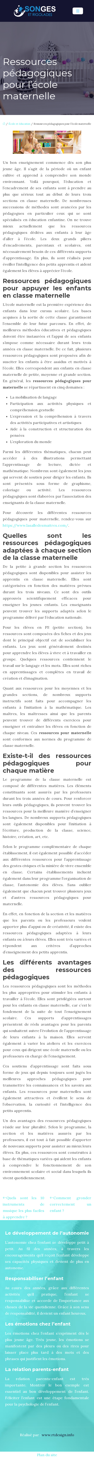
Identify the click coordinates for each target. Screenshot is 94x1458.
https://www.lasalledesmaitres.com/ (35, 525)
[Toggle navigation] (78, 11)
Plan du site (47, 1455)
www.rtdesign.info (58, 1435)
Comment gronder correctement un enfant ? (70, 1204)
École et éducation (19, 123)
